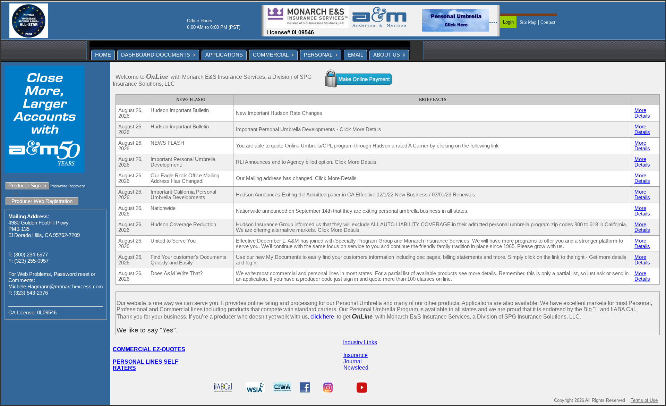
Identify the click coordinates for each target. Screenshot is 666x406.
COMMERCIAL (271, 55)
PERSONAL (318, 55)
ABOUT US (386, 55)
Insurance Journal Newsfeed (355, 361)
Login (508, 22)
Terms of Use (644, 400)
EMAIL (355, 55)
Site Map (528, 22)
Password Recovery (67, 186)
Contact (547, 22)
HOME (103, 55)
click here (322, 317)
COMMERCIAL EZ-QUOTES (149, 349)
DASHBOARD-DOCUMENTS (155, 55)
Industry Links (360, 342)
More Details (642, 113)
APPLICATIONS (224, 55)
